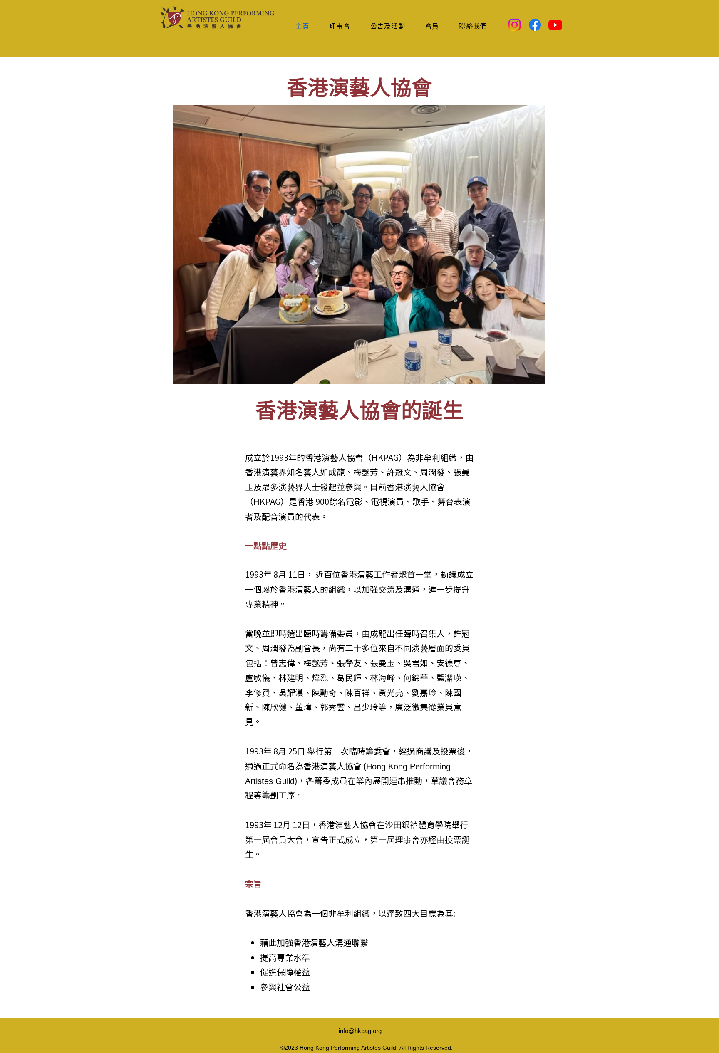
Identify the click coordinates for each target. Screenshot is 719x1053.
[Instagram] (514, 25)
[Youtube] (555, 25)
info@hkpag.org (360, 1030)
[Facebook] (535, 25)
